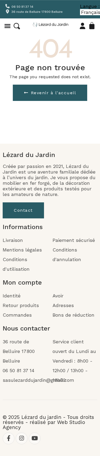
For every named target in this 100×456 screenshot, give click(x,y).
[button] (17, 26)
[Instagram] (21, 438)
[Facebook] (8, 438)
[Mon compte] (82, 26)
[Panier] (92, 26)
